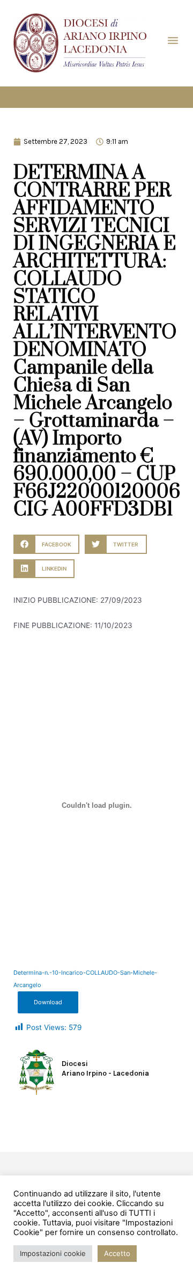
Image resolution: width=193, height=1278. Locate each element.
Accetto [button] (117, 1253)
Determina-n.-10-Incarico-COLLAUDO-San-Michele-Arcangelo (85, 979)
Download (48, 1002)
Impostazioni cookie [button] (53, 1253)
